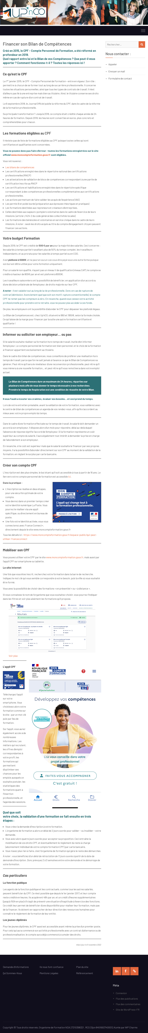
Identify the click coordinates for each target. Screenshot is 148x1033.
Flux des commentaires (128, 1004)
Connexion (121, 993)
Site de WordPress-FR (127, 1009)
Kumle (117, 1027)
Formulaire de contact (120, 78)
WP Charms (131, 1027)
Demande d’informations (16, 966)
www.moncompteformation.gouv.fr (31, 154)
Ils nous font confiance (51, 966)
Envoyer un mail (116, 71)
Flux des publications (127, 998)
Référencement (84, 973)
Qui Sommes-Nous (12, 973)
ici (69, 476)
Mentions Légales (49, 973)
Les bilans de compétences (19, 167)
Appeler (112, 64)
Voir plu (12, 655)
